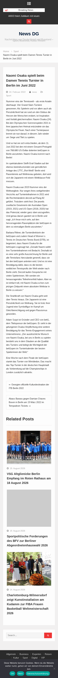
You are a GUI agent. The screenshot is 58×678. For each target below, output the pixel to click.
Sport (8, 95)
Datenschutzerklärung (37, 673)
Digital (34, 658)
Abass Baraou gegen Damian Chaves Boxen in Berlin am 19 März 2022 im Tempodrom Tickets (27, 402)
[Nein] (54, 668)
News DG (29, 33)
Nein (20, 673)
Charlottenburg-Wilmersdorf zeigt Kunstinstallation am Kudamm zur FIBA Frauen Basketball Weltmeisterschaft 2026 (27, 604)
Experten (36, 654)
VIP (43, 658)
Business (24, 654)
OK (12, 673)
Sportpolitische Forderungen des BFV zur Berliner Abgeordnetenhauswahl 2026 (27, 541)
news (34, 92)
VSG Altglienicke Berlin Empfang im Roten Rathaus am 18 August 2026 (29, 478)
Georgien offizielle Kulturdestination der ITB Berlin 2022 (29, 386)
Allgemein (11, 654)
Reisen (48, 654)
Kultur (16, 658)
